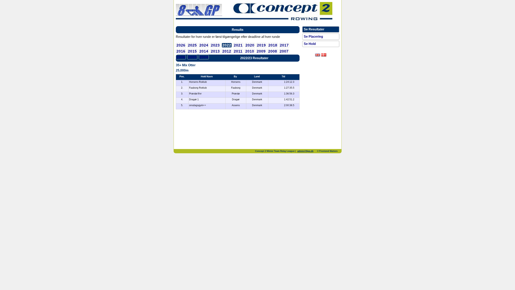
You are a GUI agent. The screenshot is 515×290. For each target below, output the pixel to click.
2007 (284, 51)
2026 (180, 45)
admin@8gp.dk (305, 151)
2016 (180, 51)
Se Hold (310, 44)
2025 (192, 45)
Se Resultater (314, 29)
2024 (203, 45)
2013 (215, 51)
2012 (226, 51)
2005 (192, 57)
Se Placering (313, 36)
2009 (261, 51)
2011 (238, 51)
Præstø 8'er (195, 93)
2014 (203, 51)
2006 (180, 57)
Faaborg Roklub (198, 87)
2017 (284, 45)
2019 (261, 45)
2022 (226, 45)
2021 (238, 45)
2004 (203, 57)
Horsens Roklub (198, 82)
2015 (192, 51)
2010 (249, 51)
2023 (215, 45)
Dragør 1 (194, 99)
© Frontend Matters (327, 151)
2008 (272, 51)
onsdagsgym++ (197, 105)
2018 (272, 45)
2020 (249, 45)
